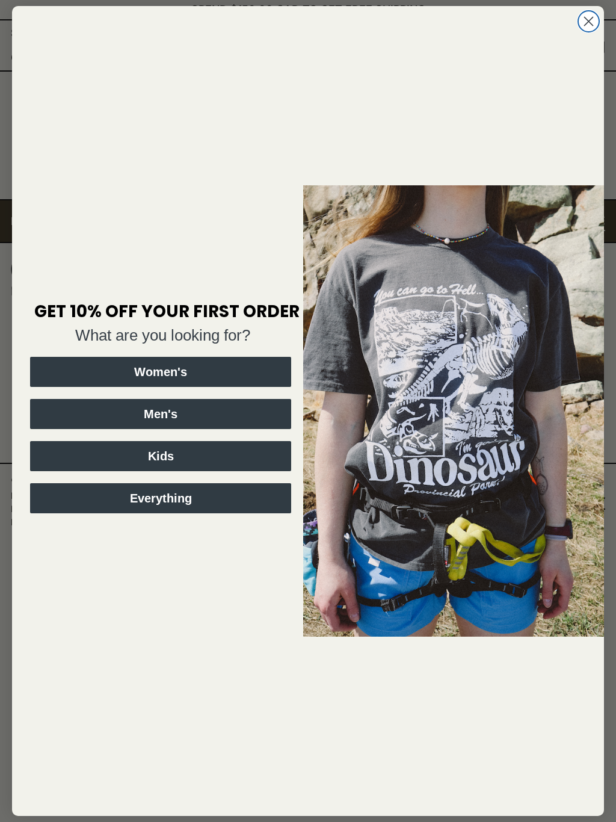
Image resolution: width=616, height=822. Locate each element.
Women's (160, 372)
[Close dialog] (588, 21)
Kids (161, 456)
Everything (161, 498)
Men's (160, 414)
